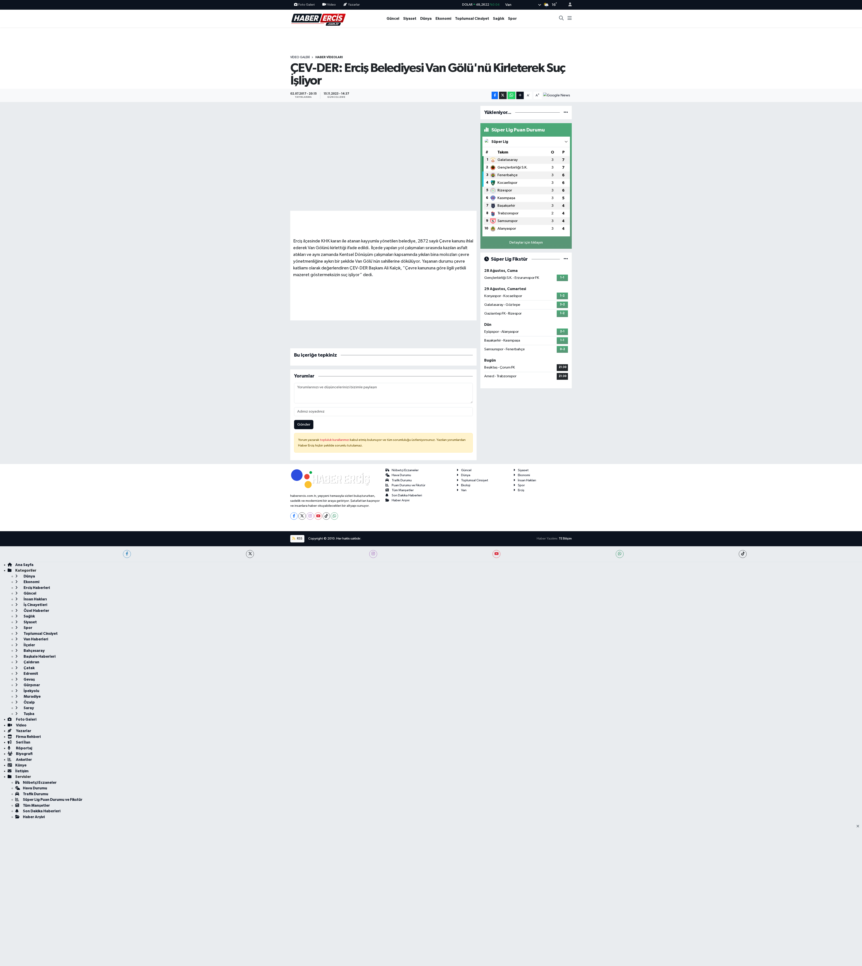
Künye (20, 765)
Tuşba (28, 714)
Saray (28, 708)
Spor (512, 18)
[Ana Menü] (569, 19)
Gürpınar (31, 685)
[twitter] (250, 554)
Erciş (521, 490)
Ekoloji (465, 485)
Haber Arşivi (400, 500)
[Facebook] (294, 516)
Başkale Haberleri (39, 656)
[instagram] (373, 554)
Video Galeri (300, 57)
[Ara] (561, 19)
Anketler (23, 760)
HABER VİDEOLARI (329, 57)
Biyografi (24, 754)
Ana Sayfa (24, 565)
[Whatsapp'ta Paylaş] (511, 95)
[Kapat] (859, 826)
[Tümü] (566, 112)
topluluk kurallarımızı (335, 440)
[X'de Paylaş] (503, 95)
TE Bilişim (565, 538)
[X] (302, 516)
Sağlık (498, 18)
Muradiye (32, 696)
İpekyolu (31, 691)
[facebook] (127, 554)
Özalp (29, 702)
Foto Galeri (306, 4)
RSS (299, 538)
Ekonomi (443, 18)
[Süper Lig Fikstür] (566, 259)
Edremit (30, 673)
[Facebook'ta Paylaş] (495, 95)
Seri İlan (22, 742)
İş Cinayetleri (35, 605)
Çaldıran (31, 662)
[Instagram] (310, 516)
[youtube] (496, 554)
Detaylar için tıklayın (526, 242)
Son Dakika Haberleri (407, 495)
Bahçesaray (34, 651)
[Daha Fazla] (520, 95)
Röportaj (23, 748)
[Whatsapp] (334, 516)
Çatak (29, 668)
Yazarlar (354, 4)
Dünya (426, 18)
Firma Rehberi (28, 737)
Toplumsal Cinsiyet (472, 18)
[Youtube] (318, 516)
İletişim (22, 771)
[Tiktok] (326, 516)
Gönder (303, 424)
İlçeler (29, 645)
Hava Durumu (401, 475)
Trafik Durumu (402, 480)
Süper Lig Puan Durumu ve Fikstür (52, 800)
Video (331, 4)
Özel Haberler (36, 611)
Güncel (393, 18)
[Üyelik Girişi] (568, 5)
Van (463, 490)
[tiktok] (743, 554)
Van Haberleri (35, 639)
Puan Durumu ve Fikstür (408, 485)
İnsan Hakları (527, 480)
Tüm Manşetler (403, 490)
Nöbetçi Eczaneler (405, 470)
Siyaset (409, 18)
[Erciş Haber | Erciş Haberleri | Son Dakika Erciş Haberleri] (318, 18)
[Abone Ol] (556, 95)
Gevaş (29, 679)
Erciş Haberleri (36, 588)
